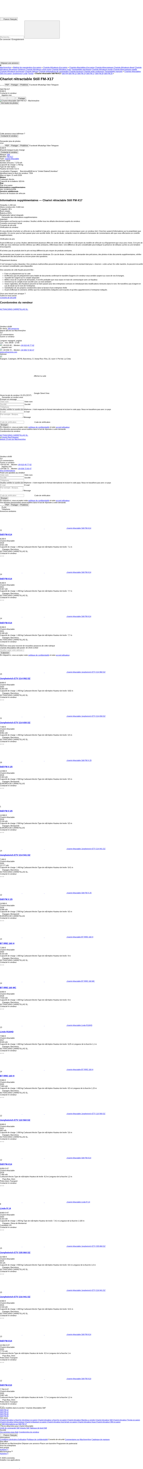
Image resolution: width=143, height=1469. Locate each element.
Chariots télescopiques (104, 67)
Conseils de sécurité (8, 298)
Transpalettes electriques (81, 69)
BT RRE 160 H (7, 943)
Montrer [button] (17, 345)
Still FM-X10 (6, 1385)
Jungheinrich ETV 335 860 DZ (15, 1252)
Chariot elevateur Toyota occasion (126, 1420)
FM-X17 (10, 157)
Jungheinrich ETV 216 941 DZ (15, 1297)
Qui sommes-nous (7, 1432)
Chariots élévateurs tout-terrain (12, 71)
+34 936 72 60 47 (27, 350)
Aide (16, 1432)
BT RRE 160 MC (8, 987)
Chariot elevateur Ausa (87, 1422)
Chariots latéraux (31, 71)
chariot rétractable (12, 159)
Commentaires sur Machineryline (78, 1439)
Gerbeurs (21, 69)
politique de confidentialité (38, 427)
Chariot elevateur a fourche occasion (52, 1420)
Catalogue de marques (100, 1439)
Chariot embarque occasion (36, 1422)
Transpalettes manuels (113, 71)
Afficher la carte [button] (40, 376)
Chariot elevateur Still (104, 1420)
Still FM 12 (72, 73)
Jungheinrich (17, 73)
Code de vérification (42, 422)
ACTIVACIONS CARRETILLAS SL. (14, 309)
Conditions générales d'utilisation (13, 1439)
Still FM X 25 (6, 767)
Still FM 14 (81, 73)
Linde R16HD (7, 1032)
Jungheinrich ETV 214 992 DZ (15, 678)
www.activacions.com (8, 352)
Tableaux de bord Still (38, 1428)
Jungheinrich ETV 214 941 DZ (15, 855)
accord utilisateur (62, 427)
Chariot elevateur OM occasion (108, 1422)
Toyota (30, 73)
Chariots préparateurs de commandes (54, 71)
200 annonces (13, 329)
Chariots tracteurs (76, 71)
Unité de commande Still (10, 1428)
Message (27, 417)
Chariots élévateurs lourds (102, 69)
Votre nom (28, 402)
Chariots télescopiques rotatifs (125, 69)
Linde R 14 (5, 1208)
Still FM (65, 73)
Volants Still (25, 1428)
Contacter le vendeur (9, 136)
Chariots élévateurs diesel (124, 67)
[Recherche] (42, 30)
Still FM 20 (99, 73)
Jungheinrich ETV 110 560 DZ (15, 1120)
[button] (71, 51)
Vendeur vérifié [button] (6, 327)
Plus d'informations (7, 471)
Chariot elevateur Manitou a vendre (81, 1420)
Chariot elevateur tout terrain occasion (62, 1422)
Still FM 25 (108, 73)
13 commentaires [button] (7, 335)
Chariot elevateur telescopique (12, 1422)
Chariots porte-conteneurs (93, 71)
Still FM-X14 (6, 534)
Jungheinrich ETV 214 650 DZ (15, 722)
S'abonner (5, 653)
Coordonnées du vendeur (29, 1432)
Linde (25, 73)
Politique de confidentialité (37, 1439)
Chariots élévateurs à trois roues (38, 69)
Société (27, 404)
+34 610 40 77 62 (27, 345)
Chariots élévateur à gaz (61, 69)
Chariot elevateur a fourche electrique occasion (19, 1420)
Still (8, 155)
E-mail (27, 412)
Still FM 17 (90, 73)
